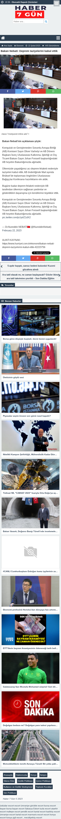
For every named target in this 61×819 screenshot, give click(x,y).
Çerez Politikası (43, 781)
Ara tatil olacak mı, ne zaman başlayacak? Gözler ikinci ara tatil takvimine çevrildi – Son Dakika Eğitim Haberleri (30, 278)
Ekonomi (20, 46)
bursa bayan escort (15, 808)
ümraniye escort (7, 814)
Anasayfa (8, 775)
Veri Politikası (10, 793)
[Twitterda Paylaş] (23, 91)
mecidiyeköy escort (33, 817)
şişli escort (17, 817)
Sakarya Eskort (32, 808)
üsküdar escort (7, 805)
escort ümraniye (22, 805)
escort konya (50, 814)
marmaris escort (35, 814)
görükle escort (37, 805)
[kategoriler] (58, 38)
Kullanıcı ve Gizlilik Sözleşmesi (18, 787)
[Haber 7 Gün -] (31, 11)
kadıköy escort (53, 811)
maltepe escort (13, 811)
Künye (34, 775)
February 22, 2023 (11, 230)
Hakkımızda (21, 775)
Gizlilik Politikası (25, 781)
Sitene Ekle (9, 781)
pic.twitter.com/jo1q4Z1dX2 (16, 217)
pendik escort (27, 811)
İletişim (43, 775)
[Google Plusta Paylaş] (38, 91)
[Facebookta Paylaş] (7, 91)
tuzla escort (45, 808)
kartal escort (40, 811)
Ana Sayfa (8, 46)
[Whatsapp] (53, 91)
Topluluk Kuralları (44, 787)
